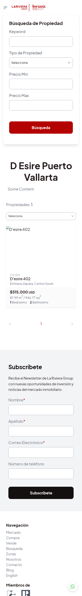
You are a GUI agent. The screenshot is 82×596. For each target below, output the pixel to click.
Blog (10, 586)
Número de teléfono (26, 478)
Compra (12, 554)
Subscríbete (41, 508)
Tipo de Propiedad (25, 54)
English (12, 591)
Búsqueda (41, 135)
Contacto (14, 581)
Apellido (16, 431)
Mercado (13, 548)
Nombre (16, 408)
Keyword (17, 31)
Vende (11, 559)
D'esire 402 (20, 287)
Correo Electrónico (26, 455)
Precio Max (19, 101)
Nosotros (13, 575)
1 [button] (41, 332)
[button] (10, 332)
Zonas (11, 570)
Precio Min (18, 77)
